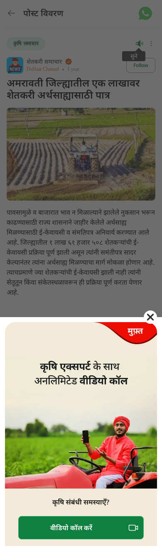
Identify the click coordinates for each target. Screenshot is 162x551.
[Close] (150, 317)
